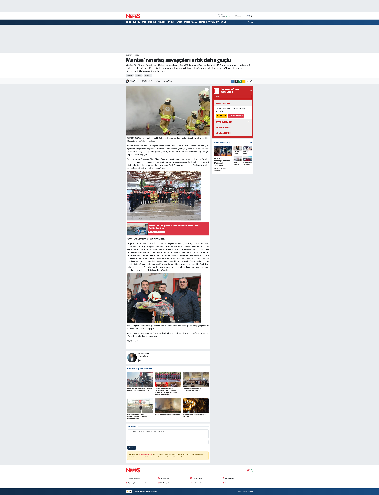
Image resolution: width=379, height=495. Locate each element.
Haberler (129, 55)
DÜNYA (171, 22)
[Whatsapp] (251, 470)
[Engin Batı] (132, 357)
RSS (129, 491)
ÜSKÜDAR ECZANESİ (224, 133)
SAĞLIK (187, 22)
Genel (136, 55)
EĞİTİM (202, 22)
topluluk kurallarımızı (145, 454)
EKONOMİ (152, 22)
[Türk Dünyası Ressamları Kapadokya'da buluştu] (196, 379)
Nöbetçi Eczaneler (134, 478)
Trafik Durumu (229, 478)
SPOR (144, 22)
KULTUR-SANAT (212, 22)
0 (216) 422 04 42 (237, 116)
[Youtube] (248, 470)
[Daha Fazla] (243, 81)
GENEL (128, 22)
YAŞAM (194, 22)
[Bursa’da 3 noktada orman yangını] (168, 405)
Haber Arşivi (229, 483)
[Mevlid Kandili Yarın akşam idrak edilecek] (196, 405)
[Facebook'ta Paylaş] (232, 81)
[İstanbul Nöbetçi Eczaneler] (251, 91)
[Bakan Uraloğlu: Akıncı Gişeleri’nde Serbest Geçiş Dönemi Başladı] (140, 405)
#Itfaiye (138, 75)
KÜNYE (223, 22)
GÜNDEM (136, 22)
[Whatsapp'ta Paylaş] (240, 81)
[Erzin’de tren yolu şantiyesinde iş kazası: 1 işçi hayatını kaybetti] (140, 379)
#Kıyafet (147, 75)
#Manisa (129, 75)
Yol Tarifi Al (222, 116)
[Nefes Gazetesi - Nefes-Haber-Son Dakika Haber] (133, 16)
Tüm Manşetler (165, 483)
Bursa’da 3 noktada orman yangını (167, 414)
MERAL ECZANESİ (223, 103)
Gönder (132, 447)
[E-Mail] (140, 360)
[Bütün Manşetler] (251, 142)
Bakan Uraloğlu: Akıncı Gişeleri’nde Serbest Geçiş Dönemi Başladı (137, 416)
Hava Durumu (165, 478)
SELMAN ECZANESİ (223, 127)
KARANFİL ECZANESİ (224, 122)
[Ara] (249, 22)
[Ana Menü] (252, 22)
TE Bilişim (250, 491)
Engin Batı (143, 356)
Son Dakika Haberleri (199, 483)
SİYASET (179, 22)
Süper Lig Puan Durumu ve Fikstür (138, 483)
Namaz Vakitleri (198, 478)
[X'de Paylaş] (236, 81)
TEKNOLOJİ (162, 22)
